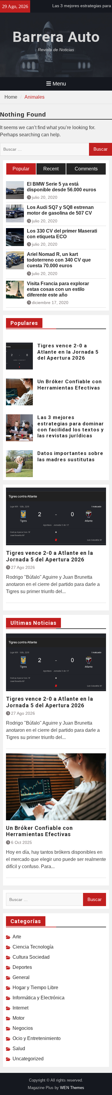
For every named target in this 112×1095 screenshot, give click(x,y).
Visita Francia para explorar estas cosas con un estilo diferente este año (58, 289)
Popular (21, 168)
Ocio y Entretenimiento (37, 1038)
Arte (17, 936)
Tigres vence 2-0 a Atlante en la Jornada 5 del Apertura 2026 (68, 352)
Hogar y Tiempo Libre (35, 987)
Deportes (22, 967)
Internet (20, 1007)
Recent (51, 168)
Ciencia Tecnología (33, 946)
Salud (19, 1048)
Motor (18, 1018)
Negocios (23, 1028)
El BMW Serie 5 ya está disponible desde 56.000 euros (61, 186)
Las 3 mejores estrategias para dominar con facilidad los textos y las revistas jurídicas (70, 426)
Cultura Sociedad (31, 957)
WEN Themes (72, 1087)
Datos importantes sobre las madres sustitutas (70, 456)
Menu (59, 84)
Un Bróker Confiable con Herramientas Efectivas (69, 384)
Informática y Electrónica (39, 997)
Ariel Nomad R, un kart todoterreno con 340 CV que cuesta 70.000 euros (59, 260)
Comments (86, 168)
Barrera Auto (56, 36)
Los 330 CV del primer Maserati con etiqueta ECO (62, 233)
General (21, 977)
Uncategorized (28, 1058)
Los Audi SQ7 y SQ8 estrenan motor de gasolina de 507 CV (60, 210)
